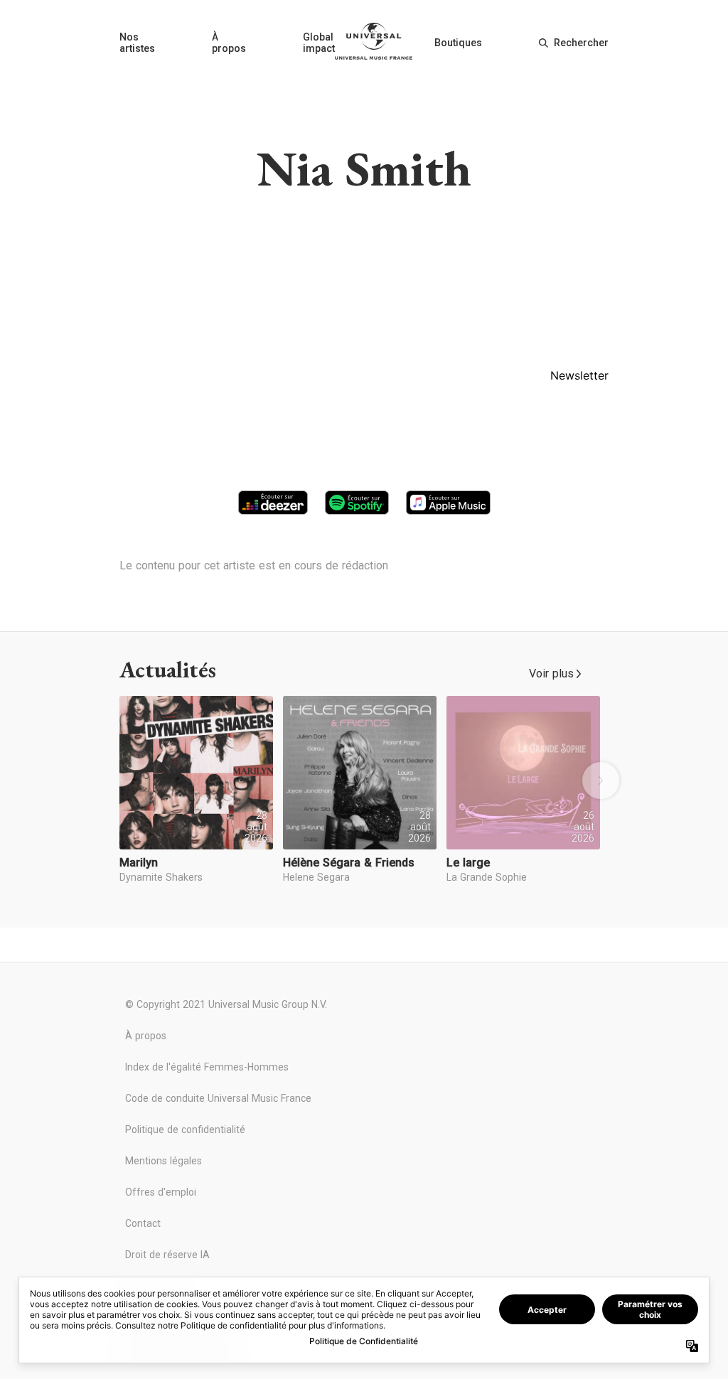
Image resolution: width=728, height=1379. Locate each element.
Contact (143, 1223)
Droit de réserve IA (167, 1254)
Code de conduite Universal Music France (218, 1098)
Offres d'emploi (160, 1192)
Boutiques (458, 42)
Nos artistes (137, 42)
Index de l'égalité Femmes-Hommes (207, 1067)
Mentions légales (163, 1160)
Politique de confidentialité (185, 1129)
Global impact (319, 42)
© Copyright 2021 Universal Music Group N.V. (226, 1004)
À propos (229, 42)
